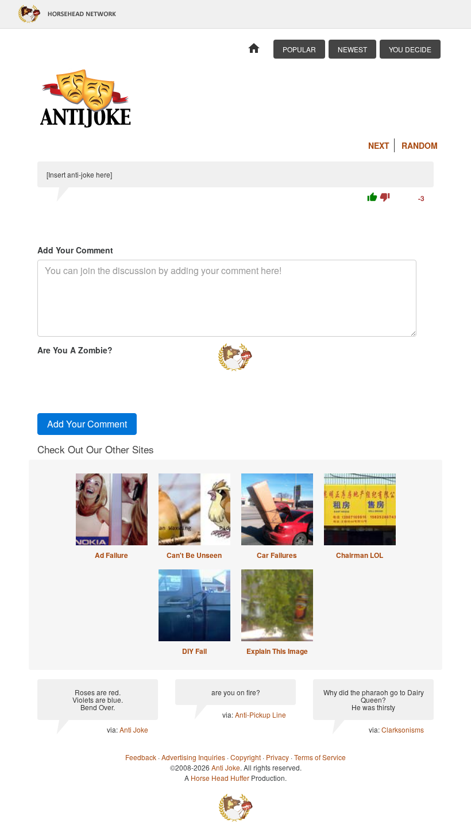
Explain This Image (277, 651)
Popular (299, 49)
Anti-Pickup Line (260, 714)
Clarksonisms (402, 729)
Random (419, 145)
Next (378, 145)
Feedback (140, 757)
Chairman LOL (359, 555)
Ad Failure (111, 555)
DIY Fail (194, 651)
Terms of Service (320, 757)
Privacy (277, 757)
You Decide (410, 49)
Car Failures (277, 555)
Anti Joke (133, 729)
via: (113, 729)
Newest (352, 49)
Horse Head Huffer (220, 778)
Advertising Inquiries (193, 757)
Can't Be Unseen (194, 555)
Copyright (245, 757)
